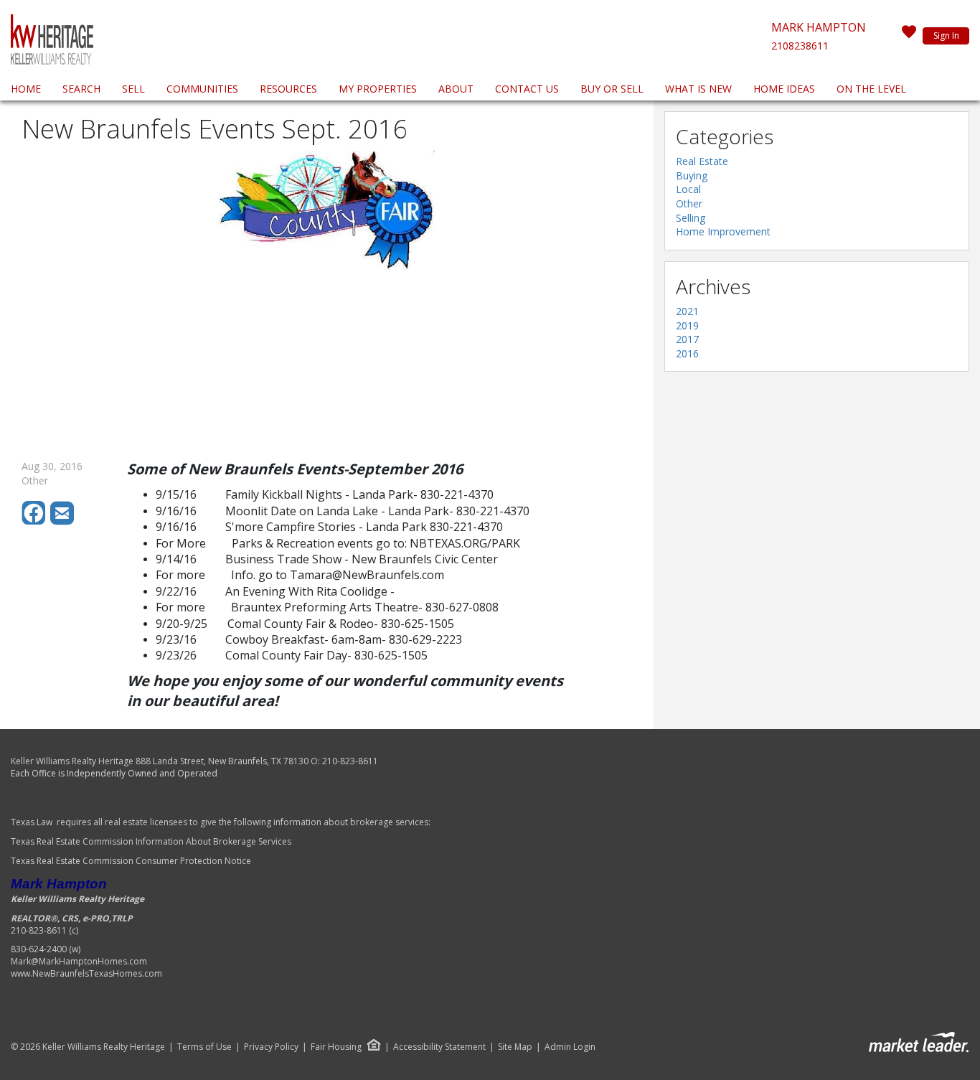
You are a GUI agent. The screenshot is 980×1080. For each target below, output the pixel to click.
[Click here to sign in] (909, 36)
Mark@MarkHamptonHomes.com (79, 961)
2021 (687, 311)
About (455, 88)
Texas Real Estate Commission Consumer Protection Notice (132, 861)
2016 (687, 353)
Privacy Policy (271, 1047)
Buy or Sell (612, 88)
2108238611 (800, 45)
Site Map (515, 1047)
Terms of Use (204, 1047)
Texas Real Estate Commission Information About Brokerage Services (151, 841)
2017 (687, 339)
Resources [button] (288, 88)
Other (689, 203)
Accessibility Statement (439, 1047)
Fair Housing (336, 1047)
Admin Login (570, 1047)
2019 (687, 325)
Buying (691, 175)
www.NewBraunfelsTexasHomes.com (86, 973)
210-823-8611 (350, 761)
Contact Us (527, 88)
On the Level (871, 88)
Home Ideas (784, 88)
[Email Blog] (63, 521)
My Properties (378, 88)
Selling (690, 218)
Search (81, 88)
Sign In (946, 35)
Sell (133, 88)
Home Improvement (723, 231)
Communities (202, 88)
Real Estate (702, 161)
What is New (698, 88)
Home (26, 88)
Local (688, 189)
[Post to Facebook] (36, 521)
